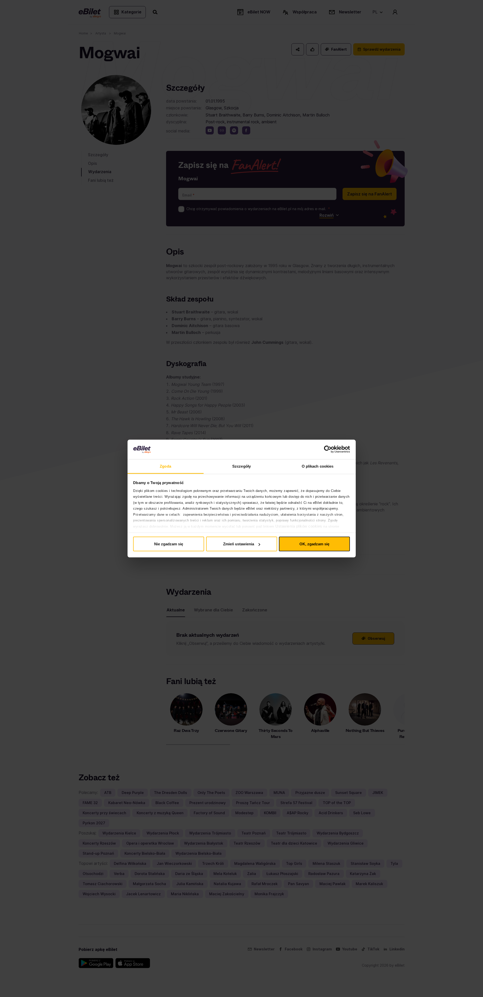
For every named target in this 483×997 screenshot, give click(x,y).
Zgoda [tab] (165, 466)
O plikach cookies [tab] (318, 466)
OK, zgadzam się (314, 544)
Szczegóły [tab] (241, 466)
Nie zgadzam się (168, 544)
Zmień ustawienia (238, 544)
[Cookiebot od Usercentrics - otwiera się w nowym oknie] (328, 449)
